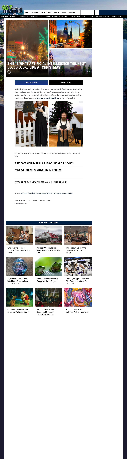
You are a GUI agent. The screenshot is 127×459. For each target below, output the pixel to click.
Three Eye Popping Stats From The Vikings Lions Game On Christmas (77, 281)
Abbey (13, 72)
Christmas (42, 200)
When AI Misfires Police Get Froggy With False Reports (47, 280)
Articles (24, 203)
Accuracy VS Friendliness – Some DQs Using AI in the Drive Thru (48, 250)
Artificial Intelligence (32, 200)
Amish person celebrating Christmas (49, 98)
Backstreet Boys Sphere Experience (31, 16)
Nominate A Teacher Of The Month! (99, 16)
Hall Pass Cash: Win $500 (78, 16)
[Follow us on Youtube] (97, 12)
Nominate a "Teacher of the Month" (65, 12)
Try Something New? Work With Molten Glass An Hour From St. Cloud (17, 281)
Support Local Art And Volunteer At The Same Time (77, 310)
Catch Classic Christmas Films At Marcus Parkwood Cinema (18, 310)
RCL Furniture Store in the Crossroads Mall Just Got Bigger (76, 250)
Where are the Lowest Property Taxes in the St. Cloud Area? (19, 250)
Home (26, 12)
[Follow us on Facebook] (87, 12)
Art (25, 200)
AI (23, 200)
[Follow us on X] (92, 12)
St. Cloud (48, 200)
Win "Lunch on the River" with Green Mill (56, 16)
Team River (34, 12)
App (49, 12)
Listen (43, 12)
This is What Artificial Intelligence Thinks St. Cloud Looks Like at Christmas (46, 193)
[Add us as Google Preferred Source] (83, 12)
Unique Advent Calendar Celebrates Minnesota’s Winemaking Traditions (46, 311)
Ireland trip (13, 16)
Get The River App (117, 16)
